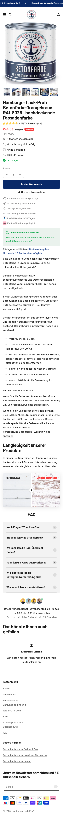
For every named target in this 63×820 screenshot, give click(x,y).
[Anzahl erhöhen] (20, 175)
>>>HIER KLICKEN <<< (20, 400)
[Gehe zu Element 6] (54, 92)
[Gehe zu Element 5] (44, 92)
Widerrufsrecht (12, 710)
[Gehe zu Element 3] (26, 92)
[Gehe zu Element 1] (7, 92)
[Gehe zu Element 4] (35, 92)
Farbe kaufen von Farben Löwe (20, 749)
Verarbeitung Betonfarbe (17, 431)
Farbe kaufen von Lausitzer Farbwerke (25, 755)
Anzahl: (7, 168)
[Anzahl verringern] (6, 175)
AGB (5, 716)
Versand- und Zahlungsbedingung (14, 702)
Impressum (9, 694)
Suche (6, 688)
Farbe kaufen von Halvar (17, 761)
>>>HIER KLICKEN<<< (19, 414)
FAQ (5, 732)
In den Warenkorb (31, 184)
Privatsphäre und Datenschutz (13, 724)
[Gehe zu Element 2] (16, 92)
